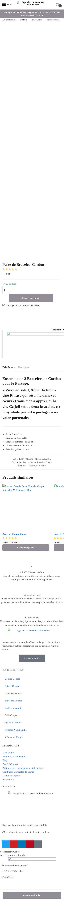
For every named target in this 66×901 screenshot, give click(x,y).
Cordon (32, 466)
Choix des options (25, 547)
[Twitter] (6, 844)
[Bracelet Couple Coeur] (25, 507)
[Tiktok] (38, 844)
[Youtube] (14, 844)
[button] (10, 269)
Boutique (23, 20)
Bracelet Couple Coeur (14, 534)
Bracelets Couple (44, 462)
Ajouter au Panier (32, 895)
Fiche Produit (8, 367)
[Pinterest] (30, 844)
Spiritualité (41, 466)
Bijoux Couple (36, 20)
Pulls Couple (11, 715)
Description (23, 367)
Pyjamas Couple (13, 722)
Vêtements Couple (14, 737)
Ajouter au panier (31, 298)
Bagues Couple (12, 679)
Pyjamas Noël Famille (16, 730)
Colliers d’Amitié (13, 708)
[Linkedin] (22, 844)
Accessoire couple (9, 20)
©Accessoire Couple (10, 851)
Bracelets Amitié (13, 693)
